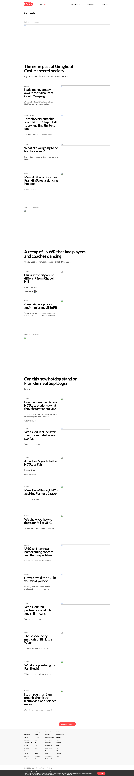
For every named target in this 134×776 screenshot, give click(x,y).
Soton (57, 740)
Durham (26, 759)
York (57, 756)
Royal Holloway (60, 734)
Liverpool (48, 732)
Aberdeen (27, 734)
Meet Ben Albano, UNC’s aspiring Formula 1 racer (41, 491)
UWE (57, 750)
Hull (36, 742)
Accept (101, 773)
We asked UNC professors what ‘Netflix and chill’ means (40, 610)
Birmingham (27, 740)
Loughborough (49, 737)
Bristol (26, 745)
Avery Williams (30, 421)
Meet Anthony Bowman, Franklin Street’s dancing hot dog (41, 180)
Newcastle (48, 742)
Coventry (26, 756)
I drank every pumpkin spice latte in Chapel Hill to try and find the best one (40, 124)
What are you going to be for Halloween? (41, 149)
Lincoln (37, 759)
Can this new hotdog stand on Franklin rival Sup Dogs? (50, 381)
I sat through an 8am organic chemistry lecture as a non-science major (40, 699)
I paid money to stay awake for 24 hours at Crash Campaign (38, 93)
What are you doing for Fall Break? (40, 666)
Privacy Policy (40, 768)
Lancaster (37, 750)
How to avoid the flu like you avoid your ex (40, 579)
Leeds (36, 753)
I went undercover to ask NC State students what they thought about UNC (40, 405)
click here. (49, 774)
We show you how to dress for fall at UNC (38, 521)
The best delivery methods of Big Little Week (38, 639)
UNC (41, 4)
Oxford (47, 753)
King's (36, 748)
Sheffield (58, 737)
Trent (57, 748)
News (32, 115)
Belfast (26, 737)
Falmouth (37, 737)
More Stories (67, 724)
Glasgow (37, 740)
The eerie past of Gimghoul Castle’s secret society (48, 68)
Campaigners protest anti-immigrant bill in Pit (40, 305)
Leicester (37, 756)
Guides (26, 22)
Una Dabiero (28, 291)
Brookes (26, 748)
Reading (58, 732)
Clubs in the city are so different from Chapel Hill (39, 278)
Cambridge (27, 750)
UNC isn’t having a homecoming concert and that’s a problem (38, 551)
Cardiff (26, 753)
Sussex (58, 745)
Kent (36, 745)
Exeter (36, 734)
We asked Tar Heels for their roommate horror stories (40, 435)
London (47, 734)
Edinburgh (38, 732)
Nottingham (48, 750)
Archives (49, 768)
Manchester (48, 740)
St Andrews (59, 742)
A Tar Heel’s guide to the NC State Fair (40, 462)
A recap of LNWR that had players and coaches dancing (54, 254)
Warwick (58, 753)
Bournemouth (28, 742)
